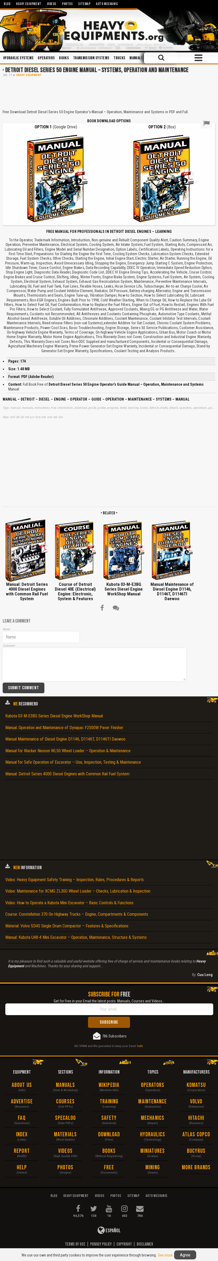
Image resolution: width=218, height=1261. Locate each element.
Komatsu (196, 1085)
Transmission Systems (91, 58)
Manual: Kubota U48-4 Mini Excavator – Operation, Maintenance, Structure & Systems (76, 937)
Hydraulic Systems (18, 58)
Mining (152, 1167)
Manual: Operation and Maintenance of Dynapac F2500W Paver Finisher (64, 727)
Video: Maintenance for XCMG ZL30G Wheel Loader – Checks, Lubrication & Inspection (77, 891)
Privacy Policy (101, 1244)
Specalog (65, 1118)
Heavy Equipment (28, 75)
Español (113, 1231)
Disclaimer (145, 1244)
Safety (109, 1118)
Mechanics (152, 1118)
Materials (65, 1134)
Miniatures (152, 1151)
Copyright (124, 1244)
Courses (65, 1101)
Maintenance (152, 1101)
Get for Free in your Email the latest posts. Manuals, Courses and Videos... (109, 1001)
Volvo (196, 1101)
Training (109, 1101)
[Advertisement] (109, 93)
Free (109, 1167)
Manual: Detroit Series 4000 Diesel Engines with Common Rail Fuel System (67, 773)
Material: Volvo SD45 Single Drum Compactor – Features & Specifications (66, 925)
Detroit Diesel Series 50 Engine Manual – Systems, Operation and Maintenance (97, 70)
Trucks (119, 58)
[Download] (55, 178)
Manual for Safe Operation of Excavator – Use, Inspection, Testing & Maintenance (73, 762)
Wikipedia (109, 1085)
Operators (46, 58)
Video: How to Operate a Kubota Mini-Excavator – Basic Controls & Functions (69, 902)
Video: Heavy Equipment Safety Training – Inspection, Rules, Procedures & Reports (74, 879)
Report (22, 1151)
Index (22, 1134)
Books (64, 58)
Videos (65, 1151)
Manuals (136, 58)
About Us (22, 1085)
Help (22, 1167)
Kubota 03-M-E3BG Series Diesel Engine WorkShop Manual (54, 715)
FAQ (22, 1118)
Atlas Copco (196, 1134)
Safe (140, 1046)
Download (109, 1134)
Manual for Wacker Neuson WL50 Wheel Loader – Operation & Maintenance (68, 750)
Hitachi (196, 1118)
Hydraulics (152, 1134)
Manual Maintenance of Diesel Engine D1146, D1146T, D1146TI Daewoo (65, 739)
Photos (65, 1167)
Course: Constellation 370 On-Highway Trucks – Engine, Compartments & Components (76, 914)
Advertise (22, 1101)
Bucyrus (196, 1151)
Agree (185, 1255)
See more (165, 1255)
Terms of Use (75, 1244)
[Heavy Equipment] (109, 29)
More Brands (196, 1167)
